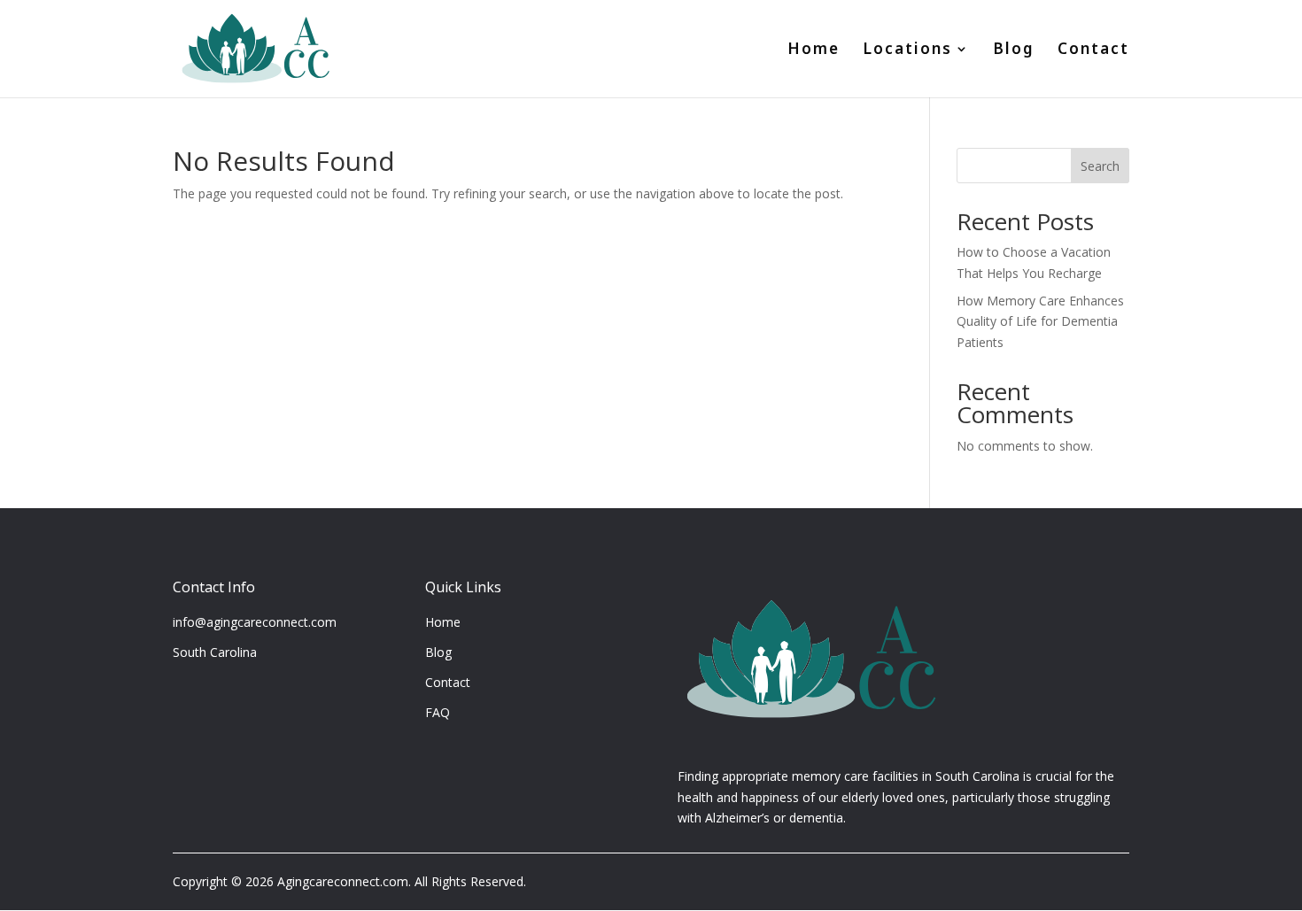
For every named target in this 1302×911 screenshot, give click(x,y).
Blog (1014, 50)
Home (813, 50)
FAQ (437, 712)
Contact (1093, 50)
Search (1100, 166)
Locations (907, 50)
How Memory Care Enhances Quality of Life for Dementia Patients (1040, 321)
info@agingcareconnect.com (255, 622)
